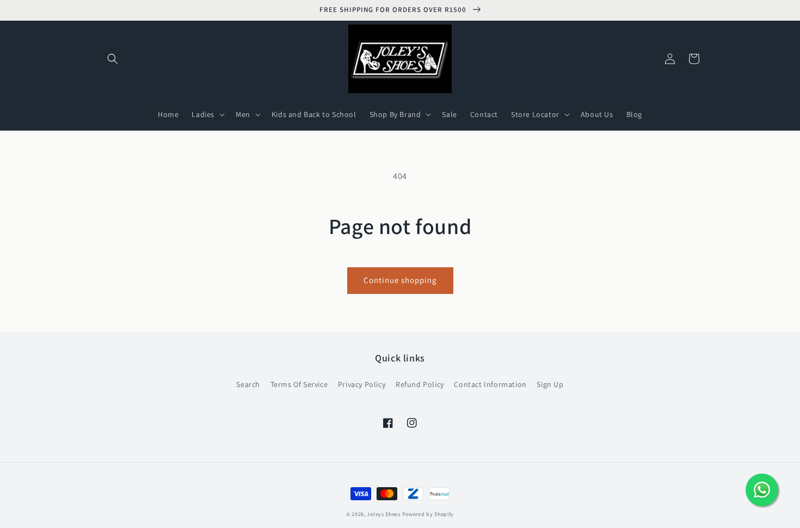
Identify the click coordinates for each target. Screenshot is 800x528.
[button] (113, 59)
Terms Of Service (299, 384)
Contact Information (490, 384)
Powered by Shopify (428, 514)
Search (248, 384)
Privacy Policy (361, 384)
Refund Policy (420, 384)
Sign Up (550, 384)
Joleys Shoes (383, 514)
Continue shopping (400, 280)
